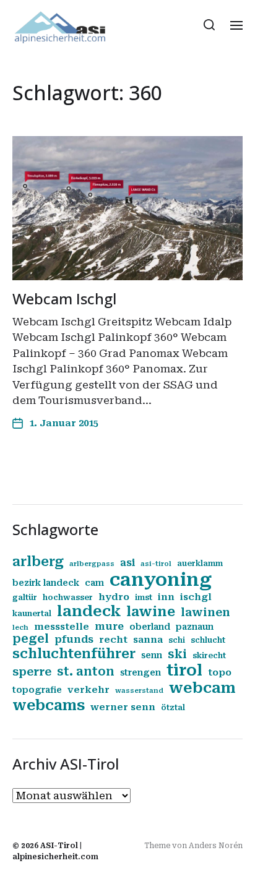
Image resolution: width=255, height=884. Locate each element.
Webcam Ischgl (64, 298)
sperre (31, 671)
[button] (209, 24)
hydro (113, 597)
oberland (149, 627)
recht (113, 639)
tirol (184, 670)
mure (109, 626)
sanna (148, 639)
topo (219, 672)
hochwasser (68, 597)
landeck (89, 611)
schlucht (208, 640)
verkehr (88, 689)
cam (94, 583)
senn (151, 655)
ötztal (173, 707)
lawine (150, 611)
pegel (30, 639)
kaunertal (31, 613)
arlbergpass (92, 564)
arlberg (38, 561)
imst (143, 597)
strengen (140, 672)
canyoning (161, 579)
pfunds (73, 639)
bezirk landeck (45, 583)
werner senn (122, 707)
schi (176, 640)
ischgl (196, 597)
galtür (24, 597)
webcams (48, 705)
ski (177, 654)
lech (20, 628)
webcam (202, 688)
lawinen (205, 612)
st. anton (86, 672)
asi (127, 563)
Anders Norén (216, 845)
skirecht (209, 655)
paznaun (195, 627)
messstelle (61, 626)
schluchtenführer (74, 653)
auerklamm (200, 563)
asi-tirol (155, 564)
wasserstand (139, 691)
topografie (37, 690)
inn (166, 597)
